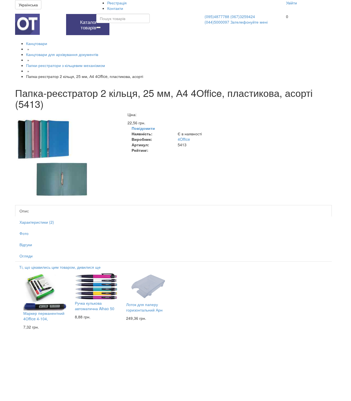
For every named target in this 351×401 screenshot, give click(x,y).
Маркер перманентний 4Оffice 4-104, (43, 315)
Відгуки (25, 244)
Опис (24, 211)
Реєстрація (117, 2)
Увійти (291, 2)
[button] (51, 16)
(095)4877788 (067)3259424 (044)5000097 (230, 19)
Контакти (115, 8)
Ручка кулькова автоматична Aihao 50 (94, 305)
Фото (24, 233)
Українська (28, 4)
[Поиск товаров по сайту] (98, 27)
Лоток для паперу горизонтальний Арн (144, 307)
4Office (184, 139)
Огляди (26, 256)
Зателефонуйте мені (249, 22)
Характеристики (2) (36, 222)
